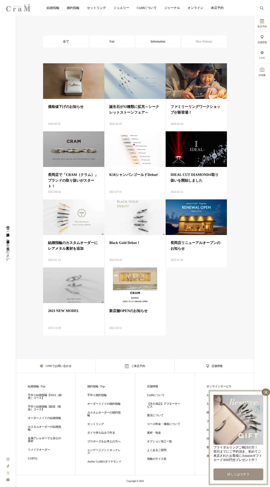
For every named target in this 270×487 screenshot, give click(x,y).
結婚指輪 (53, 7)
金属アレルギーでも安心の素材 (44, 439)
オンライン (195, 7)
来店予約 (217, 7)
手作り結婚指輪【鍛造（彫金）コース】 (44, 408)
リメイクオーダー (39, 449)
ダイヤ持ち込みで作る (101, 432)
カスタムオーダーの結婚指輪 (44, 428)
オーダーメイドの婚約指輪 (104, 404)
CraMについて (147, 7)
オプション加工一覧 (159, 441)
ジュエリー (121, 7)
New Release (204, 41)
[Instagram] (8, 458)
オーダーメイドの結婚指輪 (44, 418)
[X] (8, 472)
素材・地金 (154, 432)
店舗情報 (152, 386)
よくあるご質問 (156, 450)
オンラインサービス (219, 386)
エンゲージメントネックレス (104, 451)
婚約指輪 (73, 7)
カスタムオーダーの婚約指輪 (104, 414)
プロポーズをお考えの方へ (104, 441)
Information (158, 41)
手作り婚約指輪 (97, 395)
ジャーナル (172, 7)
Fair (112, 41)
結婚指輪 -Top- (37, 386)
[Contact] (8, 479)
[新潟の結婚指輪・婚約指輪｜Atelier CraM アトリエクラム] (18, 8)
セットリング (96, 7)
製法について (155, 415)
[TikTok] (8, 465)
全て (66, 41)
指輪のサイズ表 (156, 459)
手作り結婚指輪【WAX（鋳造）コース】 (45, 396)
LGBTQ (32, 458)
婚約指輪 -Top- (96, 386)
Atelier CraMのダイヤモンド (104, 461)
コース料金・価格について (163, 424)
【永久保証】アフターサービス (163, 405)
